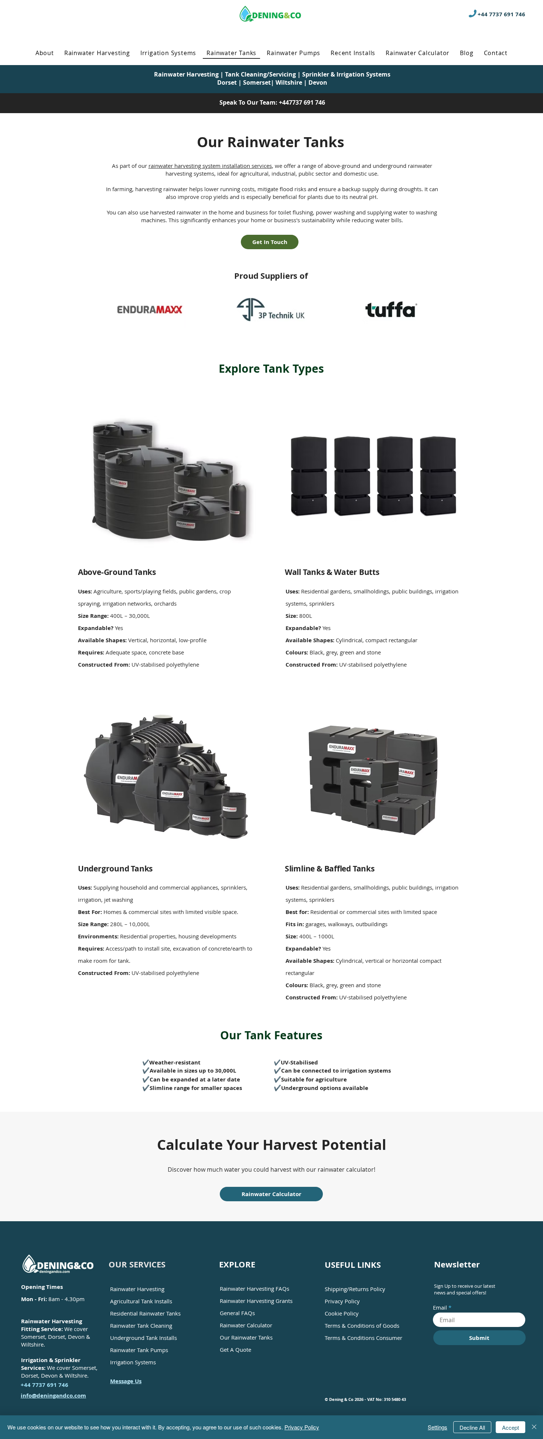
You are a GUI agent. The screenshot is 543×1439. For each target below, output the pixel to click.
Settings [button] (437, 1427)
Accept (510, 1427)
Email (440, 1307)
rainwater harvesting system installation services (210, 165)
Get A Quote (235, 1349)
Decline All (472, 1427)
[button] (97, 53)
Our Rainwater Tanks (246, 1337)
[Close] (534, 1427)
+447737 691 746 (302, 102)
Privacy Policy (301, 1427)
